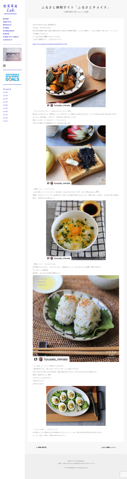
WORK (6, 28)
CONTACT (7, 40)
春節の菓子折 (42, 447)
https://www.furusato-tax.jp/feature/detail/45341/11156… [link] (50, 44)
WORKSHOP (10, 31)
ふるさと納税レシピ (107, 447)
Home (6, 19)
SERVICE (7, 22)
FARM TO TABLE (11, 37)
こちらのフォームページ (80, 463)
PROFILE (7, 25)
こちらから (80, 461)
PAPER (6, 34)
